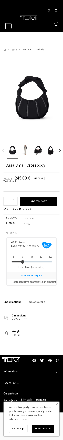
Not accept (18, 428)
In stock (10, 223)
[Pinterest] (49, 360)
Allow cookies (42, 428)
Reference (11, 218)
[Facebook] (34, 360)
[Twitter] (42, 360)
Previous (3, 150)
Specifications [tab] (12, 302)
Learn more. (20, 419)
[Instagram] (57, 360)
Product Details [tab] (35, 302)
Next (59, 150)
